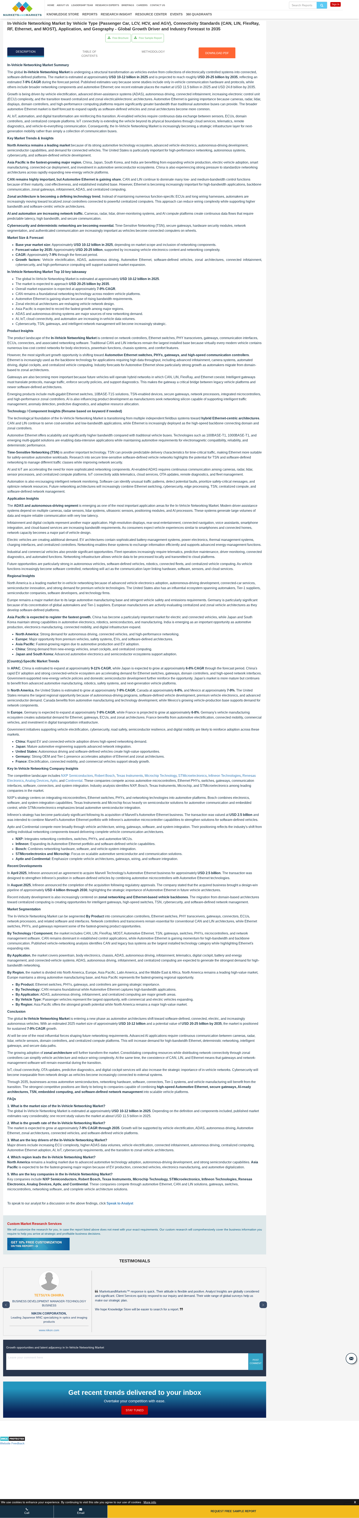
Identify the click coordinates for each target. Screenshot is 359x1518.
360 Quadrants (199, 14)
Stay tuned (135, 1410)
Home (50, 5)
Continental (73, 780)
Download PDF (217, 53)
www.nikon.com (49, 1330)
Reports (89, 14)
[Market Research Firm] (22, 9)
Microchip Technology (161, 775)
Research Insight (116, 14)
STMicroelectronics (192, 775)
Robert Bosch (105, 775)
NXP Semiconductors (77, 775)
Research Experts (107, 5)
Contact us (157, 5)
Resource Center (151, 14)
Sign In (335, 4)
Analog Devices (37, 780)
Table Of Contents (89, 53)
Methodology (153, 51)
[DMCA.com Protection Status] (12, 1440)
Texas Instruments (129, 775)
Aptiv (53, 780)
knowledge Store (63, 14)
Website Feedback (12, 1443)
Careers (142, 5)
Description (26, 51)
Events (176, 14)
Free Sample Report (150, 38)
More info (150, 1502)
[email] (351, 1358)
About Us (63, 5)
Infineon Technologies (224, 775)
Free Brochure (120, 38)
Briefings (128, 5)
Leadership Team (82, 5)
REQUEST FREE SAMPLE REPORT (233, 1511)
